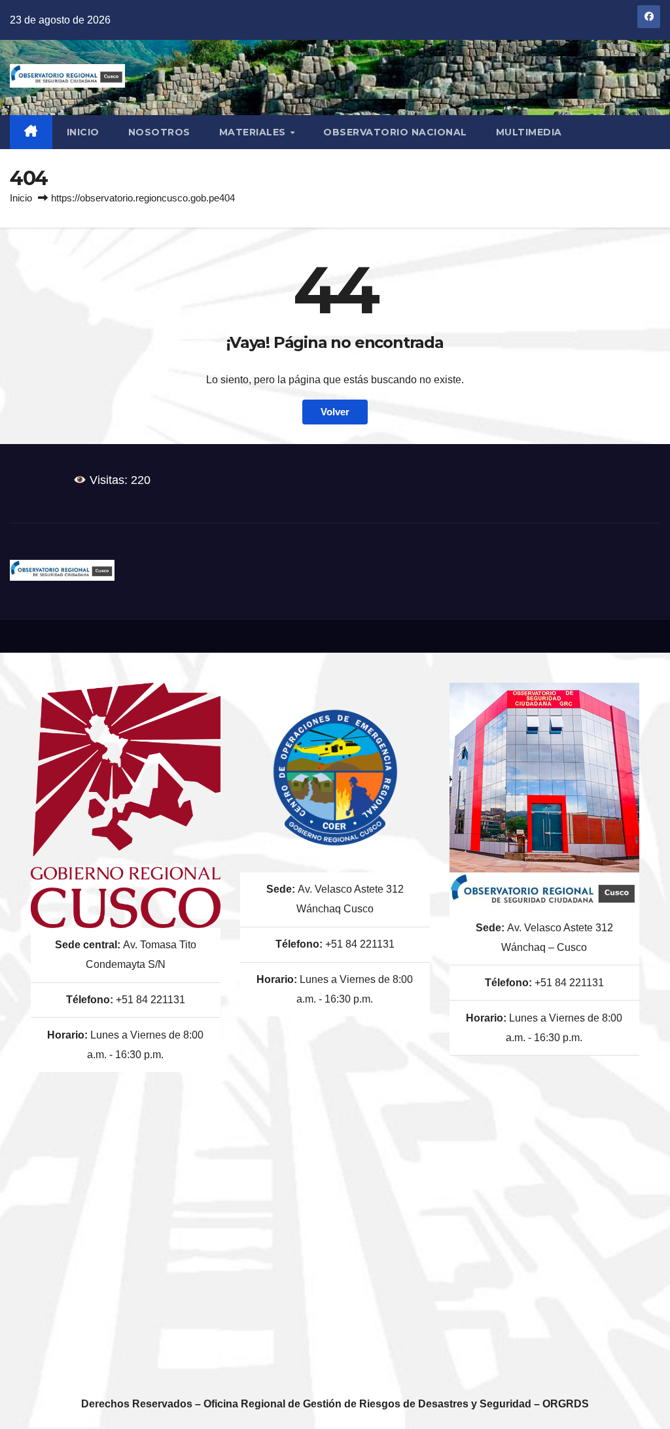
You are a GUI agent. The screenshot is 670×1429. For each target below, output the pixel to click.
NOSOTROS (159, 132)
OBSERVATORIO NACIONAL (395, 132)
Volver (335, 411)
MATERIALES (254, 132)
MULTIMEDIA (529, 132)
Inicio (83, 132)
